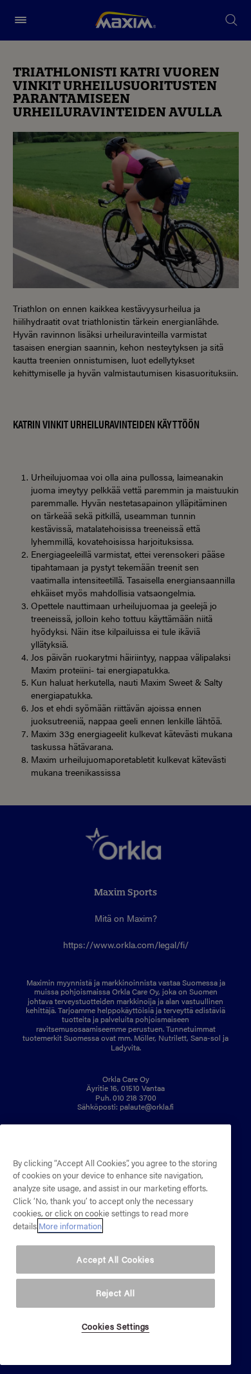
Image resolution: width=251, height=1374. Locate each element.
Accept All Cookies (115, 1259)
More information (70, 1226)
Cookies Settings (116, 1326)
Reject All (115, 1293)
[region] (115, 1244)
